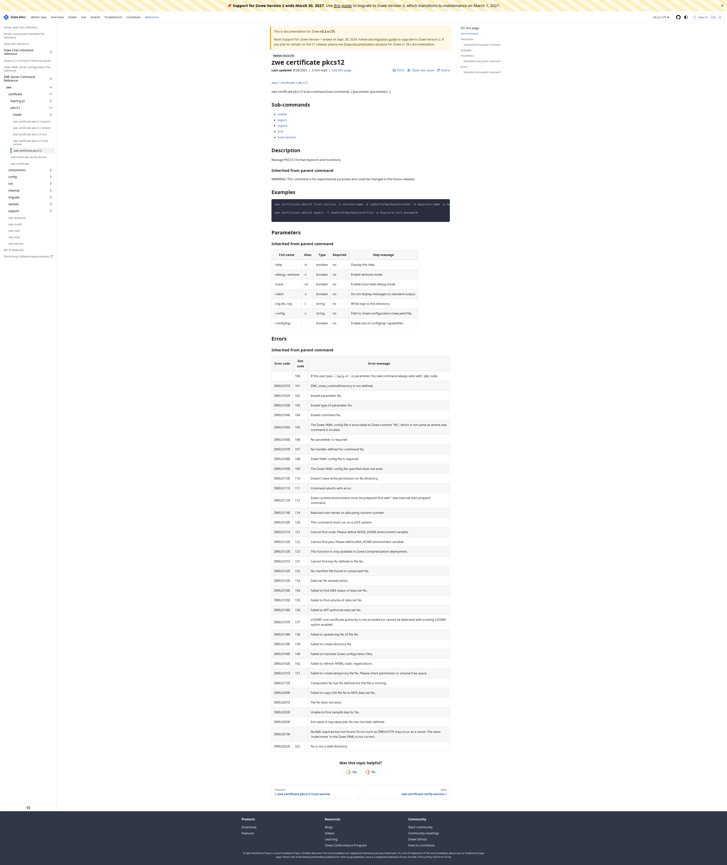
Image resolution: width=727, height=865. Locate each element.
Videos (330, 833)
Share (445, 70)
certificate (287, 83)
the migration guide (382, 39)
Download (249, 827)
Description (467, 39)
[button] (30, 94)
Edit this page (341, 70)
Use (83, 17)
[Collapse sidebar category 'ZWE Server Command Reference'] (51, 78)
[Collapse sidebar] (28, 807)
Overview (57, 17)
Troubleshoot (113, 17)
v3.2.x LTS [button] (659, 17)
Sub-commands (469, 33)
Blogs (329, 827)
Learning (331, 839)
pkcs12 (303, 83)
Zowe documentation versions (365, 44)
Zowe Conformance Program (346, 845)
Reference (152, 17)
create (282, 114)
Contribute (133, 17)
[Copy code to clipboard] (445, 204)
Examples (466, 50)
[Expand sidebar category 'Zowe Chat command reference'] (51, 52)
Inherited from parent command (482, 44)
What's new (38, 17)
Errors (464, 66)
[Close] (722, 6)
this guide (343, 5)
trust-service (287, 137)
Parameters (467, 55)
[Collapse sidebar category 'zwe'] (51, 87)
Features (248, 833)
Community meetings (423, 833)
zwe (274, 83)
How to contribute (421, 845)
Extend (95, 17)
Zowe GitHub (417, 839)
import (282, 126)
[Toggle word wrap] (438, 204)
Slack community (420, 827)
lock (280, 131)
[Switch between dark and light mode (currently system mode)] (686, 17)
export (282, 120)
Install (72, 17)
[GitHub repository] (678, 17)
